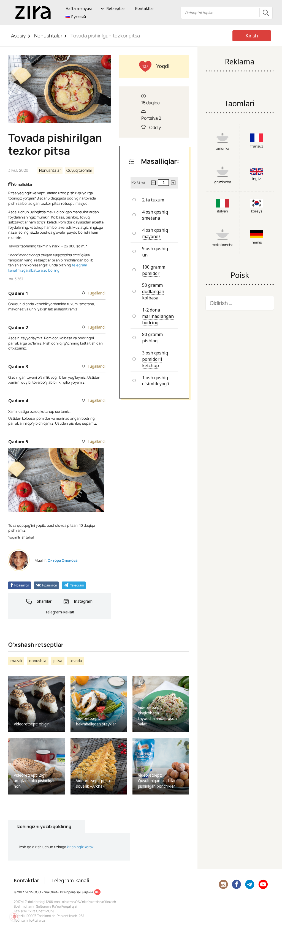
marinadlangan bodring (158, 319)
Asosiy (18, 35)
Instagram (83, 601)
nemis (257, 242)
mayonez (151, 236)
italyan (222, 211)
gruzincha (222, 181)
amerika (222, 148)
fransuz (256, 146)
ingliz (256, 178)
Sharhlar (44, 601)
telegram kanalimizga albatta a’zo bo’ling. (47, 268)
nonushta (37, 660)
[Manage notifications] (14, 916)
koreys (256, 211)
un (145, 255)
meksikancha (222, 244)
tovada (75, 660)
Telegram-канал (59, 612)
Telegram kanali (70, 880)
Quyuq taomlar (79, 170)
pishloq (150, 341)
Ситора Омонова (62, 560)
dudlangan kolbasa (153, 294)
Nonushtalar (48, 35)
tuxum (157, 200)
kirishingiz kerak (80, 846)
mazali (16, 660)
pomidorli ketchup (152, 362)
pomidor (150, 273)
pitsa (57, 660)
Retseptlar (115, 8)
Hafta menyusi (79, 8)
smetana (151, 218)
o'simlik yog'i (155, 384)
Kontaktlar (144, 8)
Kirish (252, 35)
